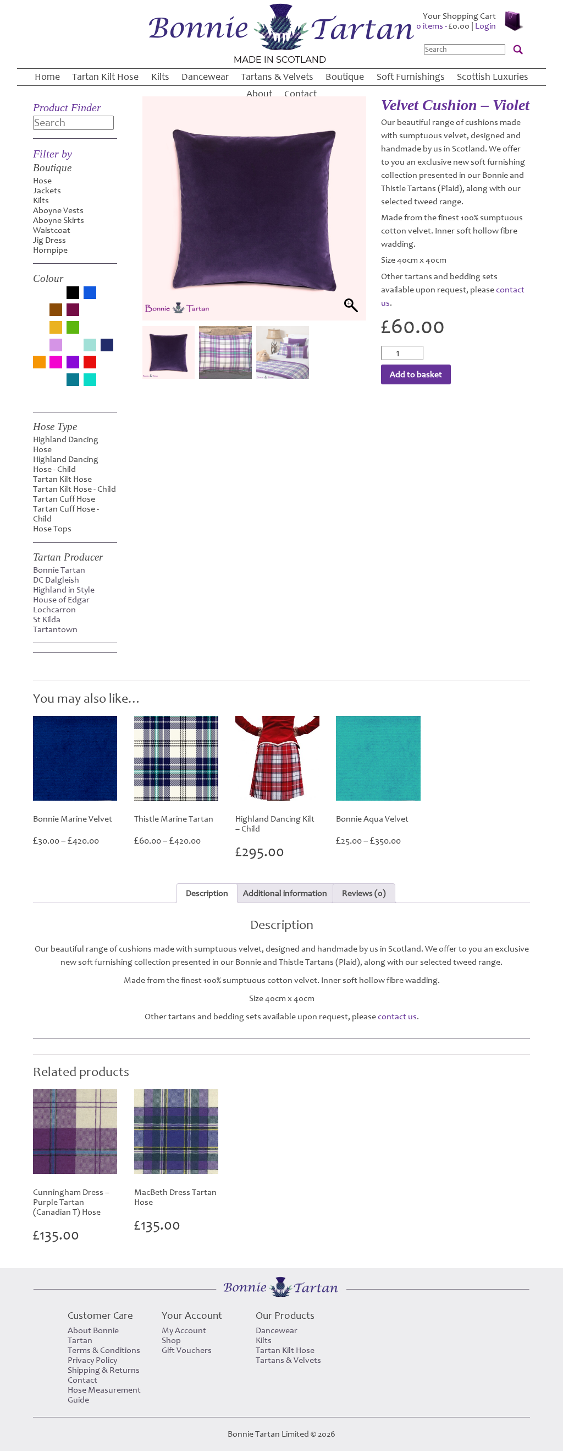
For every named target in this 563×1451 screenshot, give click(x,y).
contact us (397, 1016)
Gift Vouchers (187, 1350)
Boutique (344, 77)
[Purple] (73, 363)
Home (47, 77)
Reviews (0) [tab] (364, 893)
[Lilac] (55, 346)
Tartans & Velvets (277, 77)
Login (485, 26)
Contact (300, 94)
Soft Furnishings (411, 77)
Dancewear (205, 77)
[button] (347, 222)
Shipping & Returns (104, 1370)
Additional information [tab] (285, 893)
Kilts (160, 77)
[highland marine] (107, 331)
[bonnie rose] (107, 296)
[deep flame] (90, 313)
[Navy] (107, 346)
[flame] (39, 331)
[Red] (90, 363)
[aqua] (39, 296)
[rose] (107, 366)
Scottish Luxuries (492, 77)
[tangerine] (55, 383)
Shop (171, 1340)
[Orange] (39, 363)
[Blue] (90, 293)
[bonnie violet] (39, 313)
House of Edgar (61, 600)
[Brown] (55, 310)
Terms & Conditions (104, 1350)
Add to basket (416, 374)
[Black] (73, 293)
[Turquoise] (90, 380)
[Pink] (55, 363)
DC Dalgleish (56, 580)
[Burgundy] (73, 310)
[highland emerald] (90, 331)
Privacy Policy (92, 1360)
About (259, 94)
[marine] (73, 349)
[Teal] (73, 380)
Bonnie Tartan (59, 570)
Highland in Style (64, 590)
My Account (184, 1330)
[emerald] (107, 313)
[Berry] (55, 296)
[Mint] (90, 346)
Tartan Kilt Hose (105, 77)
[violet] (107, 383)
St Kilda (46, 619)
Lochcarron (54, 610)
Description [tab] (207, 893)
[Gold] (55, 328)
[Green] (73, 328)
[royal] (39, 383)
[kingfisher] (39, 349)
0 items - (443, 26)
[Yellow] (39, 396)
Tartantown (55, 629)
